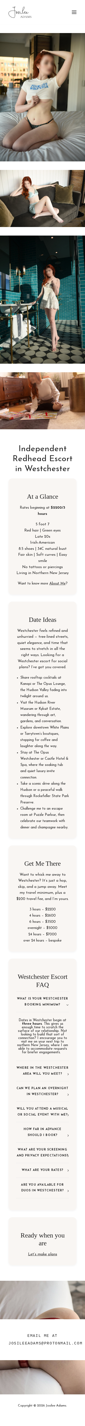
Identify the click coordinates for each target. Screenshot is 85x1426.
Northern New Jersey (50, 573)
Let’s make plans (42, 1254)
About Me (57, 583)
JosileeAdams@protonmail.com (45, 1343)
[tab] (42, 1002)
